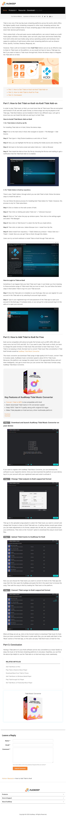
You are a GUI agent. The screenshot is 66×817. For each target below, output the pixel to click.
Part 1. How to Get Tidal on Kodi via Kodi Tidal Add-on (28, 89)
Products (12, 10)
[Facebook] (42, 17)
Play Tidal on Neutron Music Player (16, 670)
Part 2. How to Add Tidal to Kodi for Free (23, 92)
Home (4, 778)
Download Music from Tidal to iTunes (17, 673)
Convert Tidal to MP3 (14, 402)
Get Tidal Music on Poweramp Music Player (19, 683)
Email (8, 745)
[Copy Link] (47, 17)
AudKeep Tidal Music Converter (29, 351)
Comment (6, 749)
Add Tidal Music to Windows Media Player (18, 676)
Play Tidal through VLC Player (15, 679)
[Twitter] (44, 17)
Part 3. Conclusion (15, 95)
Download (31, 10)
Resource (21, 10)
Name (7, 741)
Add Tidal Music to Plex (13, 667)
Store (5, 10)
